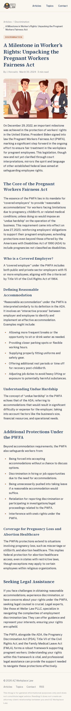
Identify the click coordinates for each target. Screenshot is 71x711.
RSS (41, 686)
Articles (36, 5)
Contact (63, 5)
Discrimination (22, 22)
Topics (49, 5)
